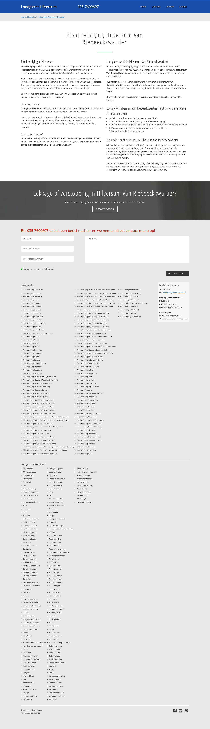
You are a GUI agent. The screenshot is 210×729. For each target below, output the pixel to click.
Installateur (27, 652)
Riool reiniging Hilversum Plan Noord (90, 310)
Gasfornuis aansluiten (31, 602)
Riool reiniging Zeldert (128, 313)
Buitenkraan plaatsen (31, 519)
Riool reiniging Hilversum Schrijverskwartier (93, 320)
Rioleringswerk (54, 559)
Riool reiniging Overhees (86, 443)
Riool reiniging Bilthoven (32, 310)
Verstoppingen (54, 679)
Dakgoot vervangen (30, 572)
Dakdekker (27, 549)
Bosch (25, 512)
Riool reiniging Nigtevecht (86, 430)
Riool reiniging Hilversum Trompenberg (91, 333)
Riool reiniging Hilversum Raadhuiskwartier (93, 313)
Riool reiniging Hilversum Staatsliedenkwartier (94, 330)
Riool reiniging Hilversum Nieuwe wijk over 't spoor (96, 290)
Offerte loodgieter (55, 499)
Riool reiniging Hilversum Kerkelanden (37, 430)
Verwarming (53, 689)
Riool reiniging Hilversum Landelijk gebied (38, 440)
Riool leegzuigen (55, 569)
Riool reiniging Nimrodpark (87, 433)
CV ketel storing (29, 535)
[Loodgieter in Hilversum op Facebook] (175, 710)
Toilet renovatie (55, 649)
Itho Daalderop (28, 676)
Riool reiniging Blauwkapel (33, 316)
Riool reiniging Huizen (85, 370)
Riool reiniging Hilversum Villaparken (90, 340)
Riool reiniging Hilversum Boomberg (36, 387)
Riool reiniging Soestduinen (130, 290)
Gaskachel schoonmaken (32, 606)
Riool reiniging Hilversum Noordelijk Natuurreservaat (96, 296)
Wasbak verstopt (83, 482)
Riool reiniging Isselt (84, 377)
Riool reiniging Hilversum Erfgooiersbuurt (38, 400)
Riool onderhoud (55, 576)
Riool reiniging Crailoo (31, 340)
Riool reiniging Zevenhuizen (130, 316)
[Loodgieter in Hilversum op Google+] (187, 710)
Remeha (52, 532)
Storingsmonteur (55, 636)
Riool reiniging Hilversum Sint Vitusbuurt (92, 323)
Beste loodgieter (29, 499)
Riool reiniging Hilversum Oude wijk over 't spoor (95, 306)
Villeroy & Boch (82, 469)
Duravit (25, 596)
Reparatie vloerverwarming (59, 552)
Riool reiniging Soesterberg (130, 293)
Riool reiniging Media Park (86, 403)
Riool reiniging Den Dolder (33, 350)
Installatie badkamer (30, 656)
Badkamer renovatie (30, 492)
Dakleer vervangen (30, 576)
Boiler (25, 505)
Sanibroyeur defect (56, 606)
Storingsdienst (54, 632)
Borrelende (27, 509)
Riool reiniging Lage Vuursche (88, 387)
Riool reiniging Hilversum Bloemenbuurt (38, 383)
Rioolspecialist (54, 596)
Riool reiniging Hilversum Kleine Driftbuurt (38, 437)
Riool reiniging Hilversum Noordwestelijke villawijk (95, 300)
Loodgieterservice (55, 485)
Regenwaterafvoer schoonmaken (61, 529)
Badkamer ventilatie (30, 495)
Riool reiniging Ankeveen (32, 293)
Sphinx (51, 622)
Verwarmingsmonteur (57, 696)
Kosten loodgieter (29, 689)
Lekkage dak (27, 699)
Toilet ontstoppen (55, 646)
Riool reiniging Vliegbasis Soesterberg (134, 303)
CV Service (27, 542)
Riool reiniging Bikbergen (32, 306)
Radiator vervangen (56, 525)
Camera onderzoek (30, 525)
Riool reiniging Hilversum (32, 373)
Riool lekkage (54, 572)
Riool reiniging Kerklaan (86, 380)
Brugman (26, 515)
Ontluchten (53, 509)
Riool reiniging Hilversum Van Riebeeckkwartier (46, 17)
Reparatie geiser (55, 539)
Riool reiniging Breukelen (32, 326)
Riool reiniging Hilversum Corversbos (36, 393)
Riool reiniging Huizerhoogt (87, 373)
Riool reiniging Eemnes (31, 360)
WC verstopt (81, 499)
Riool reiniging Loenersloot (87, 397)
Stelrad (51, 629)
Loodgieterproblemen (57, 479)
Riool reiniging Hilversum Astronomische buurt (40, 380)
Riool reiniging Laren (84, 390)
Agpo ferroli (27, 479)
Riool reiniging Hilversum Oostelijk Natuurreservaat (96, 303)
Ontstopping (54, 512)
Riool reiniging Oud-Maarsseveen (89, 440)
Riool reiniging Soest (84, 453)
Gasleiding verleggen (30, 609)
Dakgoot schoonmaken (31, 566)
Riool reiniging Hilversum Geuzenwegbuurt (39, 403)
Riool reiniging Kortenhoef (87, 383)
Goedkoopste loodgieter (32, 619)
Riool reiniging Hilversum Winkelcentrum (92, 343)
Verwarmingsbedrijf (56, 693)
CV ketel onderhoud (30, 529)
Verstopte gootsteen (56, 686)
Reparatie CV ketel (56, 535)
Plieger (51, 515)
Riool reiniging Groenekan (32, 370)
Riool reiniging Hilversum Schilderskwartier (93, 316)
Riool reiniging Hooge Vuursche (88, 363)
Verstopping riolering (57, 676)
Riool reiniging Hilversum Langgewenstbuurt (39, 443)
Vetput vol (53, 699)
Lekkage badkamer (30, 696)
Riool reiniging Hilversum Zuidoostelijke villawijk (95, 353)
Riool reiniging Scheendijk (86, 450)
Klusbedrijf (27, 686)
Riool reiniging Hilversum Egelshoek (36, 397)
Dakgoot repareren (30, 562)
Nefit (51, 495)
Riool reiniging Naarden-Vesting (88, 413)
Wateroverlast (82, 489)
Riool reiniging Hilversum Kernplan (36, 433)
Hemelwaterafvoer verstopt (33, 646)
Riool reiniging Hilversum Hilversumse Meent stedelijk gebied (45, 420)
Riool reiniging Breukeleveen (33, 330)
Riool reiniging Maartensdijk (87, 400)
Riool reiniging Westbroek (129, 310)
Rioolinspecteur (55, 592)
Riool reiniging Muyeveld (86, 407)
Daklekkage (27, 579)
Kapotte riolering (29, 683)
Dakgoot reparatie (29, 559)
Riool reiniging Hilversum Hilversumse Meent (39, 413)
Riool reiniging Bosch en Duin (34, 323)
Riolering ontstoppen (57, 556)
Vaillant (52, 669)
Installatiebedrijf (29, 669)
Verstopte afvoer (55, 683)
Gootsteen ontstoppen (31, 626)
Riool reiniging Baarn (30, 300)
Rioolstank (53, 599)
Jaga (24, 679)
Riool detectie (54, 562)
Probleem (52, 522)
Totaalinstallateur (55, 659)
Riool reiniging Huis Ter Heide (88, 367)
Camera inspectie (29, 522)
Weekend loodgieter (84, 502)
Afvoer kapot (28, 469)
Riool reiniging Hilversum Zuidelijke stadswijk (93, 350)
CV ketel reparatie (29, 532)
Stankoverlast (54, 626)
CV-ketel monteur (29, 545)
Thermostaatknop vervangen (59, 642)
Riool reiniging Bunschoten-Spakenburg (37, 333)
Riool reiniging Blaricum (32, 313)
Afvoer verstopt (28, 475)
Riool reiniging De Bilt (31, 343)
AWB (24, 485)
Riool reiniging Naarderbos (87, 417)
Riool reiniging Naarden (85, 410)
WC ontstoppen (82, 495)
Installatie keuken (29, 663)
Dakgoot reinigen (29, 556)
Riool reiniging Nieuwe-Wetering (89, 427)
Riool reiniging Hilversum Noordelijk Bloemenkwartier (97, 293)
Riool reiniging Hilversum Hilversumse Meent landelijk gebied (45, 417)
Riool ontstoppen (55, 582)
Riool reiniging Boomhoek (32, 320)
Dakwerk (26, 592)
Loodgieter (53, 475)
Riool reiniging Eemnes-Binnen (34, 363)
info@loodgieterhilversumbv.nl (174, 292)
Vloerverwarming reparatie (86, 472)
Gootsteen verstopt (30, 629)
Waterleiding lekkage (84, 485)
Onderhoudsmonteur (57, 505)
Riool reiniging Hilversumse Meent (89, 356)
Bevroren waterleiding (31, 502)
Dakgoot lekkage (29, 552)
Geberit (25, 612)
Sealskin (52, 616)
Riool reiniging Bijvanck (31, 303)
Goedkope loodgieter (31, 622)
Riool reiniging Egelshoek (32, 367)
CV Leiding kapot (29, 539)
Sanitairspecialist (55, 612)
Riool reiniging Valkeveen (129, 300)
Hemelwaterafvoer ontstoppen (34, 642)
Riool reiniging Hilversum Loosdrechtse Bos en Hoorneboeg (45, 450)
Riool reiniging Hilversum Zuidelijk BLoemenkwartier (96, 346)
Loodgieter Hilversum (39, 6)
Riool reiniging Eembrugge (32, 353)
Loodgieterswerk (55, 489)
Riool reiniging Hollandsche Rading (90, 360)
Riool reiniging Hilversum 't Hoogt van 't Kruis (39, 377)
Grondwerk (27, 636)
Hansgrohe (27, 639)
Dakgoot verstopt (29, 569)
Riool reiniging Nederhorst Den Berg (90, 420)
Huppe (25, 649)
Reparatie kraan (55, 542)
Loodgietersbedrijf (56, 482)
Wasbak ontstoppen (84, 479)
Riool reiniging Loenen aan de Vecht (90, 393)
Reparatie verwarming (57, 549)
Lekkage (26, 693)
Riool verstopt (54, 589)
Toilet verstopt (54, 656)
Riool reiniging (54, 586)
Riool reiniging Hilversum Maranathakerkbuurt (40, 453)
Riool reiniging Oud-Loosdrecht (88, 437)
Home (23, 17)
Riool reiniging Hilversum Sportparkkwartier (93, 326)
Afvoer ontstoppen (30, 472)
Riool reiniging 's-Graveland (33, 290)
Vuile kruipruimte (83, 475)
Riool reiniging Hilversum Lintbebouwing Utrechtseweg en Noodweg (48, 447)
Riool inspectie (54, 566)
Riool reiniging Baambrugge (33, 296)
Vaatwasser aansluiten (57, 663)
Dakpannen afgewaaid (31, 582)
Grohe (25, 632)
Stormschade (54, 639)
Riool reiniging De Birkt (31, 346)
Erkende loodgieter (30, 599)
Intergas (26, 673)
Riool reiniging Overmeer (86, 447)
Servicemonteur (55, 619)
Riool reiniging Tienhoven (129, 296)
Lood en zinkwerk (55, 472)
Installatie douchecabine (32, 659)
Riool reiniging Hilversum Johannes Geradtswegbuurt (42, 427)
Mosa (51, 492)
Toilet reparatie (54, 652)
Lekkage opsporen (56, 469)
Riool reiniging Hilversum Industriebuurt (38, 423)
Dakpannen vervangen (31, 586)
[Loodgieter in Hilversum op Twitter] (181, 710)
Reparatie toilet (54, 545)
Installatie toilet (28, 666)
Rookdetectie (54, 602)
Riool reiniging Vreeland (129, 306)
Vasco (51, 673)
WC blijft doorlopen (84, 492)
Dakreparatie (27, 589)
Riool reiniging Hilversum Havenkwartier (38, 407)
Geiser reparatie (29, 616)
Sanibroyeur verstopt (57, 609)
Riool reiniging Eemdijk (31, 356)
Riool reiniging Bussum (31, 336)
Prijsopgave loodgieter (57, 519)
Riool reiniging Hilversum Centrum (35, 390)
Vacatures (52, 666)
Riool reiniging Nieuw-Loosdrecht (89, 423)
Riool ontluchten (55, 579)
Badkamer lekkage (29, 489)
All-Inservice (27, 482)
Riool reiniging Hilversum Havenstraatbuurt (39, 410)
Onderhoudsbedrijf (56, 502)
